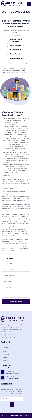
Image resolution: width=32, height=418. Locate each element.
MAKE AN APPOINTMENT (16, 301)
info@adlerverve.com (12, 373)
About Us (4, 351)
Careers (4, 357)
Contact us (5, 360)
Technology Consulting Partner (7, 348)
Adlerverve (15, 415)
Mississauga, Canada (12, 378)
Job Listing (5, 354)
